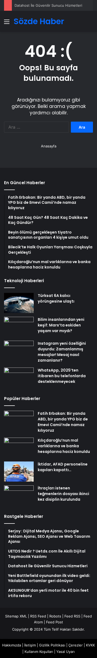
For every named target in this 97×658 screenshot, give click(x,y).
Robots (55, 616)
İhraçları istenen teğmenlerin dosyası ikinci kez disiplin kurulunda (63, 493)
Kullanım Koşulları (39, 651)
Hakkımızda (11, 645)
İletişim (30, 645)
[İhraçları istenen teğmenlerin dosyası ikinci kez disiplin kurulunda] (19, 495)
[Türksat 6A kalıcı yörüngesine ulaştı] (19, 303)
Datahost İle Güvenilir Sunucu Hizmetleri (48, 5)
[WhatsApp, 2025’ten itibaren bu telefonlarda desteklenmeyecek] (19, 378)
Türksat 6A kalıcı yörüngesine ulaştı (56, 298)
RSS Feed (38, 616)
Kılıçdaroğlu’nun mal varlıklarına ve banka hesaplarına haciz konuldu (64, 446)
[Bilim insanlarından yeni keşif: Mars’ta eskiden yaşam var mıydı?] (19, 327)
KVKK (90, 645)
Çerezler (75, 645)
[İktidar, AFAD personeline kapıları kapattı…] (19, 471)
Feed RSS (72, 616)
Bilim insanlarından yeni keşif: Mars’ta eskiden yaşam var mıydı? (61, 325)
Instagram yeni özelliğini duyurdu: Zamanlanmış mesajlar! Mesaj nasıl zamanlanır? (62, 352)
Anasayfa (48, 146)
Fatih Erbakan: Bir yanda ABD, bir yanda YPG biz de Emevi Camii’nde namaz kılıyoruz (63, 422)
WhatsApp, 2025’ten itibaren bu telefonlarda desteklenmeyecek (62, 376)
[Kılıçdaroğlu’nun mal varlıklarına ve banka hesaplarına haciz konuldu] (19, 448)
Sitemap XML (16, 616)
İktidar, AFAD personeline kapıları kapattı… (63, 466)
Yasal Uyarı (65, 651)
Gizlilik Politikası (52, 645)
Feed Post (54, 622)
